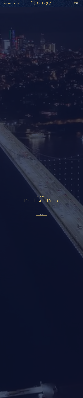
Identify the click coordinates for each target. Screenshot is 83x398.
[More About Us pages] (11, 3)
